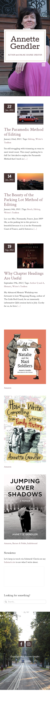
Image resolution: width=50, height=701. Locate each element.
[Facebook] (21, 644)
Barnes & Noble (19, 543)
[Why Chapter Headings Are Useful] (30, 256)
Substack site (9, 562)
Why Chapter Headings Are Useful (23, 276)
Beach (30, 209)
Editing (31, 139)
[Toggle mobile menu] (44, 64)
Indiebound (32, 543)
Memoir (7, 286)
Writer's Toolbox (11, 212)
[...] (25, 158)
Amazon (7, 387)
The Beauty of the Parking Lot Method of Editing (23, 199)
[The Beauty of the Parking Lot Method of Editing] (30, 181)
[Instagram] (29, 644)
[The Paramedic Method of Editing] (30, 114)
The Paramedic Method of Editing (23, 132)
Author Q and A (37, 282)
